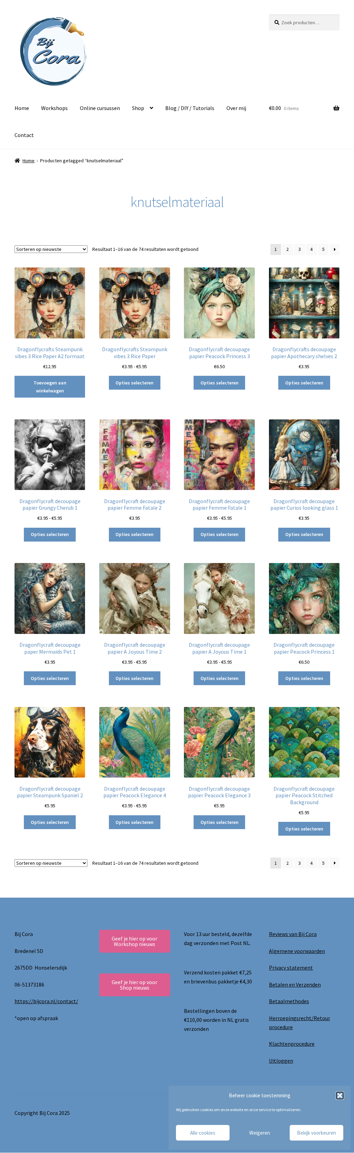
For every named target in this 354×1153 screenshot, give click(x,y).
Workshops (54, 108)
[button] (339, 1095)
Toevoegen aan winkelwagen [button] (50, 387)
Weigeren (259, 1132)
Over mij (236, 108)
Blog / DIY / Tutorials (189, 108)
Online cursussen (100, 108)
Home (22, 108)
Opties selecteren (134, 383)
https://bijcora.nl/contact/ (46, 1001)
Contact (24, 134)
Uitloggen (281, 1060)
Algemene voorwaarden (297, 950)
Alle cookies (202, 1132)
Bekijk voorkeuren (316, 1132)
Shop (138, 108)
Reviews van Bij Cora (293, 933)
